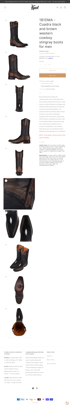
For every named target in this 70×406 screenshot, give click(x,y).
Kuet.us (36, 402)
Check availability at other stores (50, 86)
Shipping (41, 53)
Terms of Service (51, 363)
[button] (5, 7)
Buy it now (52, 75)
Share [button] (42, 142)
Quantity (41, 61)
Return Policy (50, 360)
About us (49, 356)
